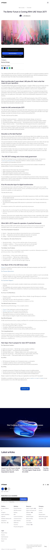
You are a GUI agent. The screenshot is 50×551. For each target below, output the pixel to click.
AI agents (5, 309)
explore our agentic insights (37, 378)
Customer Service (17, 518)
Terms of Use (4, 538)
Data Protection (4, 536)
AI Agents (3, 512)
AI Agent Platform (5, 508)
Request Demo (42, 514)
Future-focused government (8, 160)
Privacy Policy (12, 501)
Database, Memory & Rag (6, 518)
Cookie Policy (29, 547)
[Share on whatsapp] (9, 68)
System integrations (7, 311)
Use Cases (28, 520)
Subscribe (23, 499)
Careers (40, 510)
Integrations (3, 520)
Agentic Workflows (5, 514)
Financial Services (17, 508)
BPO (15, 514)
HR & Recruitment (17, 510)
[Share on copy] (12, 68)
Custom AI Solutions (18, 516)
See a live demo (13, 53)
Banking (15, 512)
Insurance (16, 524)
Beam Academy (29, 518)
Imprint (2, 540)
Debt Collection (17, 520)
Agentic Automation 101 (31, 510)
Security (3, 534)
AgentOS (3, 516)
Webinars (28, 512)
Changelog (28, 514)
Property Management (18, 526)
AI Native (28, 524)
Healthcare (16, 522)
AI (46, 188)
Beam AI (3, 267)
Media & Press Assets (43, 516)
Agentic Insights (29, 508)
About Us (41, 508)
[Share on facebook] (7, 68)
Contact (40, 512)
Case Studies (29, 522)
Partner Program (29, 516)
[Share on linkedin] (2, 68)
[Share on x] (4, 68)
